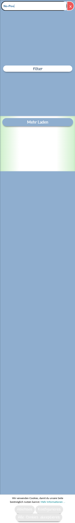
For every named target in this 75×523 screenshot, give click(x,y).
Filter (37, 69)
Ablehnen (24, 509)
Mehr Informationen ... (53, 501)
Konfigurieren (49, 509)
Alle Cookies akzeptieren (39, 517)
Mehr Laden (37, 122)
